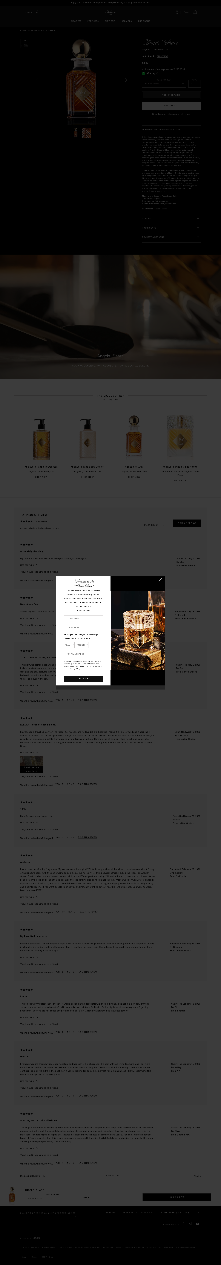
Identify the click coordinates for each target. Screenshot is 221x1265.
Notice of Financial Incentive (82, 666)
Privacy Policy (75, 669)
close (160, 579)
